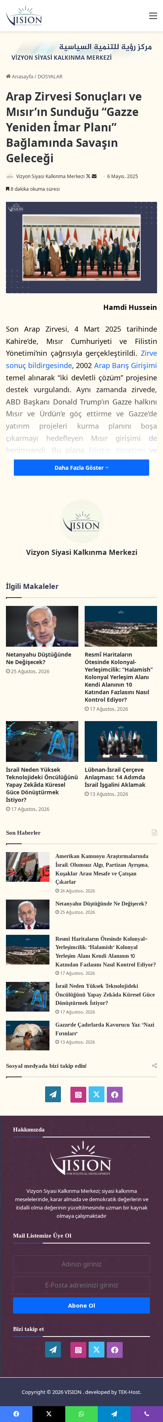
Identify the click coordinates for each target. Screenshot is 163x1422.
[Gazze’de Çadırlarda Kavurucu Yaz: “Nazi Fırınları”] (27, 1035)
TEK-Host (129, 1391)
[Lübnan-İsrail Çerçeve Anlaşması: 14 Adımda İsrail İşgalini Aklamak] (121, 741)
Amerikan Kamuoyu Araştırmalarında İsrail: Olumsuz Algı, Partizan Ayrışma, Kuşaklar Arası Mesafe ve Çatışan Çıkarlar (102, 869)
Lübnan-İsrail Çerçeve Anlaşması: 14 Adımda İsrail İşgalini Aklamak (115, 777)
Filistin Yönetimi (117, 450)
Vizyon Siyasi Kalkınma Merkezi (50, 176)
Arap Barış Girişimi (125, 365)
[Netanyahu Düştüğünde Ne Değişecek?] (42, 626)
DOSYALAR (50, 76)
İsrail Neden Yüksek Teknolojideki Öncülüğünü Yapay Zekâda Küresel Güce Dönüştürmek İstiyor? (42, 784)
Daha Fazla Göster (80, 467)
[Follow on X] (89, 176)
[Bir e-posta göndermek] (94, 176)
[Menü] (153, 18)
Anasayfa (22, 76)
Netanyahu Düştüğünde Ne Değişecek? (38, 658)
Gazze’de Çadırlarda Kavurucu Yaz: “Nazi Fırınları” (104, 1029)
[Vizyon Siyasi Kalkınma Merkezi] (28, 16)
